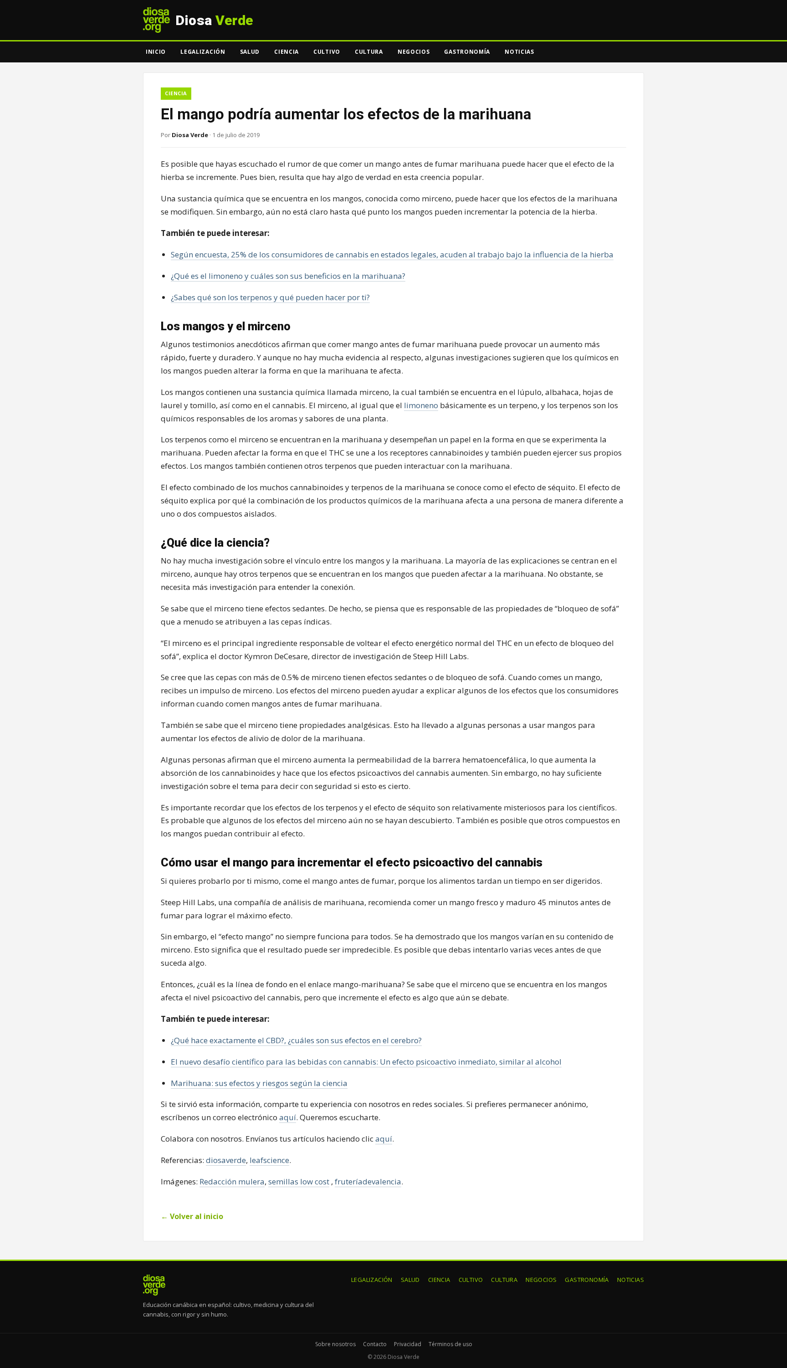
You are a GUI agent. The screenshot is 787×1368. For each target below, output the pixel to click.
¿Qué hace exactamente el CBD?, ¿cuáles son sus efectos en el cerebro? (296, 1040)
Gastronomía (467, 52)
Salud (250, 52)
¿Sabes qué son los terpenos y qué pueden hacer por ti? (270, 297)
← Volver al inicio (192, 1216)
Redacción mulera (232, 1181)
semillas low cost (298, 1181)
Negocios (414, 52)
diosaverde (226, 1160)
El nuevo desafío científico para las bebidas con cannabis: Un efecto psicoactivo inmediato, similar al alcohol (366, 1061)
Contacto (375, 1344)
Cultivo (326, 52)
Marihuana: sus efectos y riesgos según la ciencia (259, 1083)
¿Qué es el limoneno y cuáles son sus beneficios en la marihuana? (288, 276)
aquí (287, 1117)
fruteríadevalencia (368, 1181)
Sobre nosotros (335, 1344)
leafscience (269, 1160)
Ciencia (286, 52)
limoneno (421, 405)
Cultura (369, 52)
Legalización (202, 52)
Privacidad (407, 1344)
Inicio (156, 52)
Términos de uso (450, 1344)
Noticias (519, 52)
